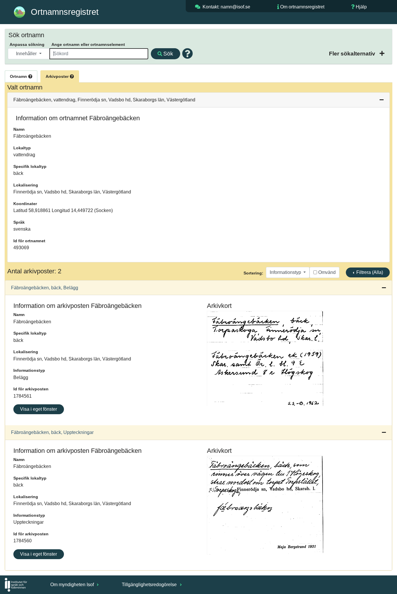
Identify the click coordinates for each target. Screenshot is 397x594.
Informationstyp (286, 272)
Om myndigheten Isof (72, 584)
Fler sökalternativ (353, 54)
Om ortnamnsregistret (302, 6)
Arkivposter (58, 76)
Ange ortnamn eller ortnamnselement (88, 44)
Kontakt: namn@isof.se (226, 6)
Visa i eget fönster (38, 409)
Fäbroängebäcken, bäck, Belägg (44, 287)
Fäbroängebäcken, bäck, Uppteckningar (52, 432)
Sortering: (253, 273)
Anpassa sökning (27, 44)
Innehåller (27, 53)
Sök (168, 54)
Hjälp (361, 6)
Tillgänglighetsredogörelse (150, 584)
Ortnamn (19, 76)
